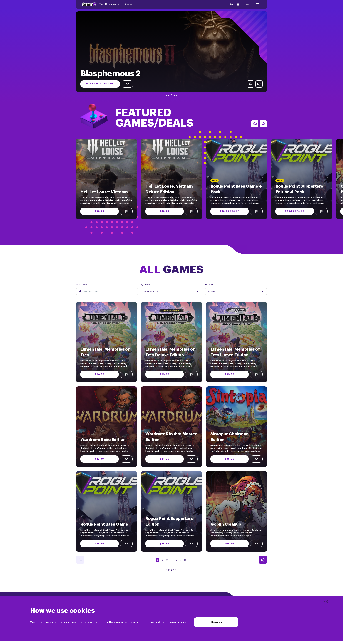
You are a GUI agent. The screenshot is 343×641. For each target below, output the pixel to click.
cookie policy (153, 622)
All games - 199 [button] (151, 291)
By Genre (145, 284)
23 (185, 560)
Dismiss (216, 622)
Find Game (81, 284)
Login (247, 4)
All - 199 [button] (211, 291)
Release (209, 284)
